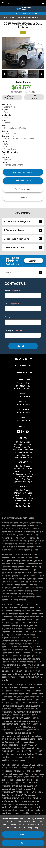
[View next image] (41, 74)
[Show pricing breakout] (33, 85)
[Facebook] (18, 431)
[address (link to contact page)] (3, 3)
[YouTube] (27, 431)
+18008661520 (23, 420)
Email (12, 304)
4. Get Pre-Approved (14, 247)
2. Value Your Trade (14, 230)
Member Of (21, 373)
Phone (7, 317)
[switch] (43, 3)
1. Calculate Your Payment (17, 221)
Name (12, 290)
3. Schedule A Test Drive (16, 239)
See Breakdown (12, 264)
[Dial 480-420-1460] (8, 3)
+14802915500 (23, 404)
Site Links (21, 366)
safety (7, 272)
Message (14, 330)
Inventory (21, 359)
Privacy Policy (32, 827)
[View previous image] (4, 74)
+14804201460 (23, 396)
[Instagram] (23, 431)
